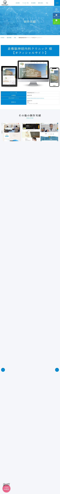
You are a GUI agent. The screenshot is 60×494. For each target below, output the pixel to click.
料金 (47, 3)
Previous (3, 369)
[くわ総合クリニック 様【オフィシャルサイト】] (11, 132)
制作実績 (9, 37)
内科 (15, 37)
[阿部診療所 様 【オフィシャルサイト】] (30, 132)
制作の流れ (40, 3)
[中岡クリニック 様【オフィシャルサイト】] (49, 132)
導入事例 (33, 3)
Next (57, 369)
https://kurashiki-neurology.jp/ (35, 98)
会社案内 (18, 3)
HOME (2, 37)
